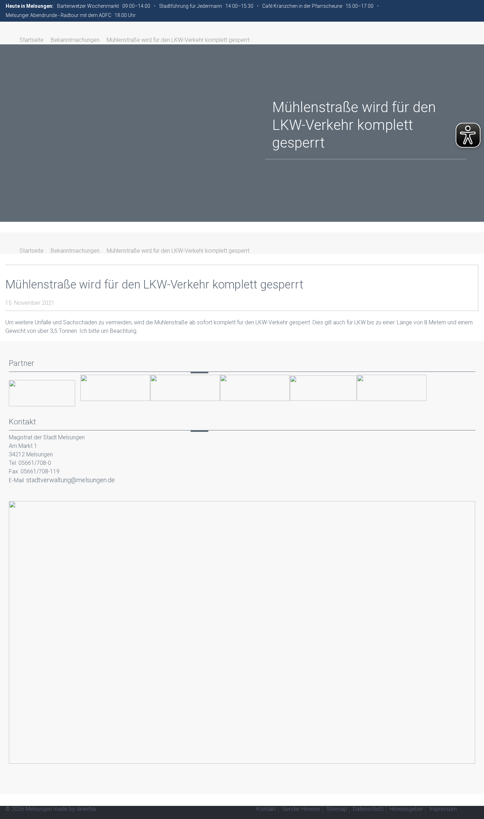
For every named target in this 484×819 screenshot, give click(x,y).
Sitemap (336, 809)
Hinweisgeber (406, 809)
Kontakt (266, 809)
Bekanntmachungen (75, 40)
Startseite (31, 40)
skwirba (86, 809)
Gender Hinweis (301, 809)
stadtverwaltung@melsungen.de (70, 480)
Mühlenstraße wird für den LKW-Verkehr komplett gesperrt (178, 40)
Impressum (443, 809)
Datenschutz (368, 809)
